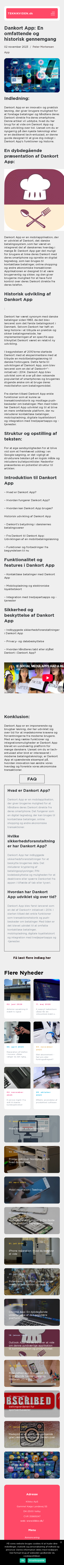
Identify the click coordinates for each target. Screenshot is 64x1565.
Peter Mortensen (43, 46)
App (7, 52)
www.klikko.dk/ (35, 1520)
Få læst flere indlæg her (32, 958)
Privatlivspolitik (36, 1560)
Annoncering (32, 1537)
